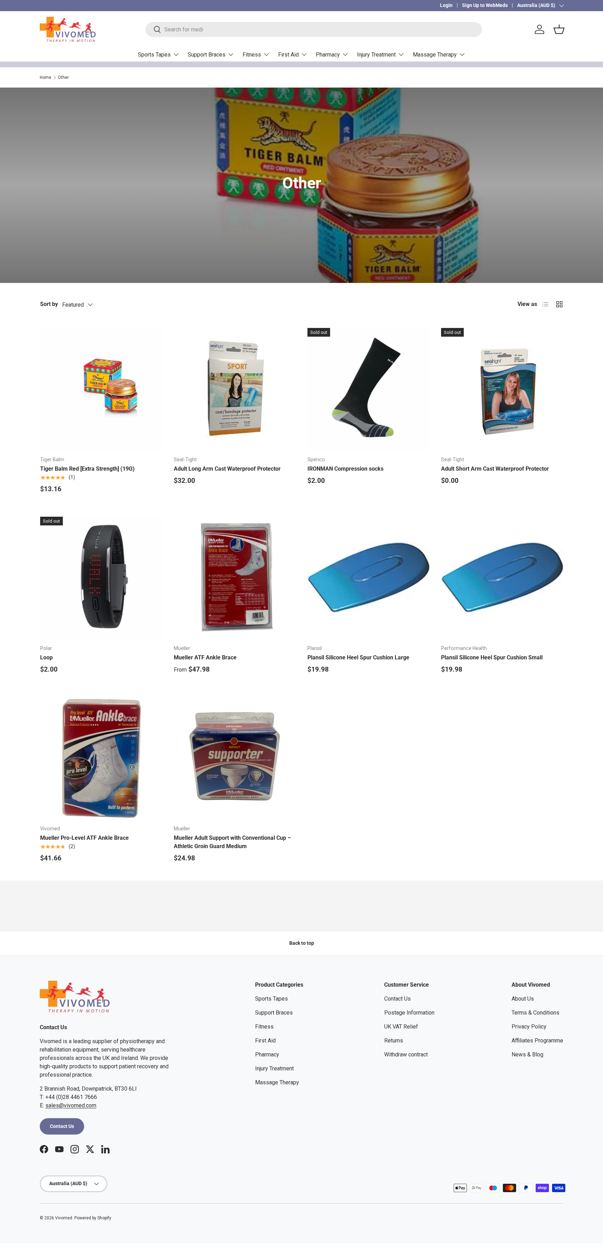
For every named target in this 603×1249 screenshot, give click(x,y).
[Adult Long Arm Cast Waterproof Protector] (235, 389)
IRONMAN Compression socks (345, 468)
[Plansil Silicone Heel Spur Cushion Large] (368, 578)
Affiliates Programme (537, 1040)
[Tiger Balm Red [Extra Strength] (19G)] (101, 389)
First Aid (288, 54)
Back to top (301, 943)
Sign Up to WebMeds (485, 5)
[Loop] (101, 578)
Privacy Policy (529, 1026)
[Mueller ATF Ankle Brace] (235, 578)
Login (446, 5)
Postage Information (409, 1012)
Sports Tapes (154, 54)
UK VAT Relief (401, 1026)
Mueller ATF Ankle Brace (205, 657)
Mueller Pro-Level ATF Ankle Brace (84, 838)
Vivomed (63, 1218)
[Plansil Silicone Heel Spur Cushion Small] (502, 578)
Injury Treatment (376, 54)
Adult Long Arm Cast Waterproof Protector (227, 468)
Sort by (49, 304)
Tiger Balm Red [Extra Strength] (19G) (87, 468)
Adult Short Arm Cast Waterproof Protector (495, 468)
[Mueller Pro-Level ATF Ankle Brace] (101, 758)
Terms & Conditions (535, 1012)
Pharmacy (328, 54)
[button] (559, 29)
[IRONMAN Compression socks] (368, 389)
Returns (393, 1040)
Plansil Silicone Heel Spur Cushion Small (492, 657)
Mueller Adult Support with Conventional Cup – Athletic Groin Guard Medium (232, 842)
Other (63, 77)
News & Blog (527, 1054)
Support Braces (206, 54)
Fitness (252, 54)
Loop (46, 657)
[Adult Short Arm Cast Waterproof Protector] (502, 389)
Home (45, 77)
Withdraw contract (406, 1054)
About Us (523, 998)
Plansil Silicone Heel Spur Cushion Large (358, 657)
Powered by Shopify (92, 1218)
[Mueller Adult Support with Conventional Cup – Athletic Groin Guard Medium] (235, 758)
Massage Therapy (435, 54)
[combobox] (314, 29)
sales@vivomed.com (70, 1105)
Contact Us (62, 1126)
